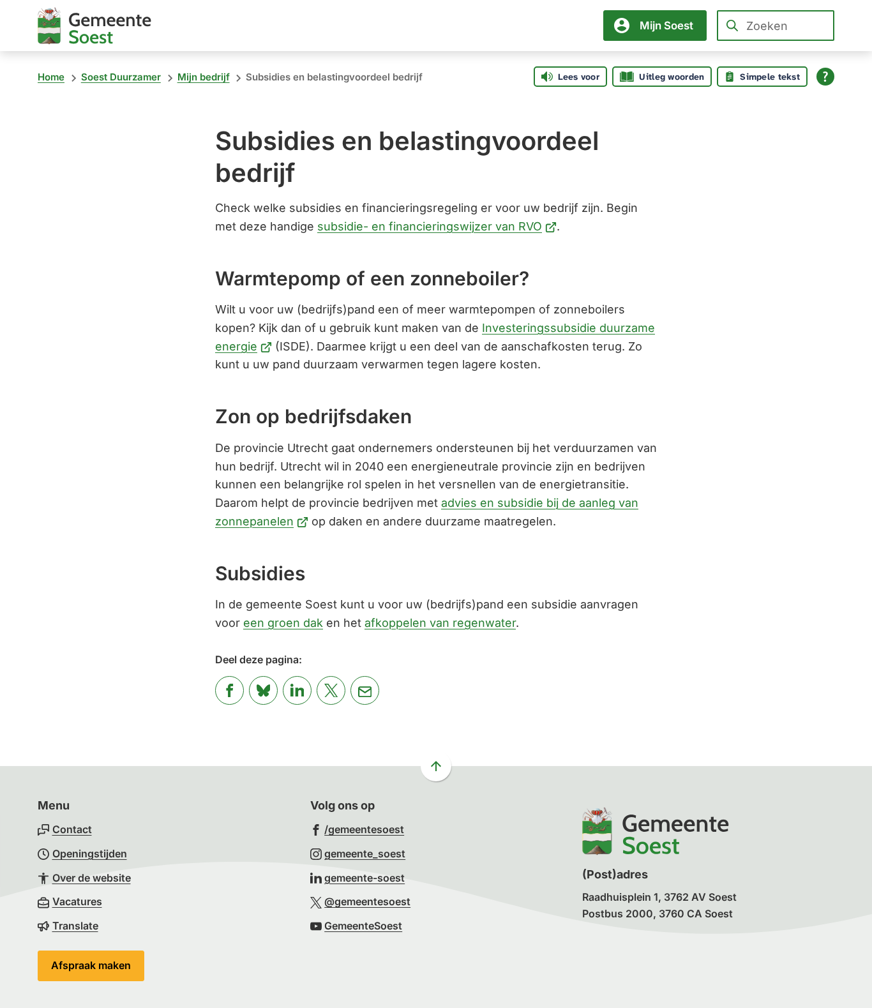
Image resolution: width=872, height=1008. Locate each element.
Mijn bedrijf (203, 77)
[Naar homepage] (94, 25)
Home (51, 77)
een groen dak (283, 622)
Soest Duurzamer (121, 77)
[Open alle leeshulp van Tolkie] (825, 77)
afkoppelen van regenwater (440, 622)
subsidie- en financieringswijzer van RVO (437, 226)
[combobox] (775, 25)
